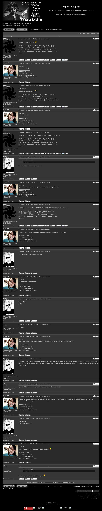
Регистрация (81, 13)
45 (18, 25)
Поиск (62, 13)
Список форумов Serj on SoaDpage (39, 29)
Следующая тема (94, 33)
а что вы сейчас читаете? (17, 23)
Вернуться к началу (8, 59)
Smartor (54, 502)
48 (23, 25)
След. (26, 25)
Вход (84, 14)
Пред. (10, 25)
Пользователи (68, 13)
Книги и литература (56, 29)
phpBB (48, 503)
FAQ (58, 13)
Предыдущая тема (83, 33)
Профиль (58, 14)
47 (21, 25)
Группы (75, 13)
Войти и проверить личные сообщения (72, 14)
